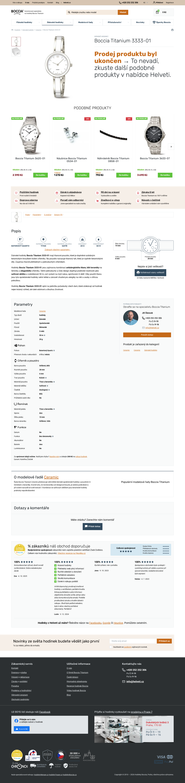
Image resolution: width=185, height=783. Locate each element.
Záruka (14, 681)
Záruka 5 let (148, 192)
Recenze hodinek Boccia (77, 686)
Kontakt (50, 3)
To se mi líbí (23, 729)
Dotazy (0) (59, 214)
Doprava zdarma (29, 200)
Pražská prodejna (38, 3)
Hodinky (17, 30)
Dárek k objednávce (71, 192)
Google (106, 622)
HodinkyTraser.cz (55, 775)
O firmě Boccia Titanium (77, 672)
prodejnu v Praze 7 (141, 711)
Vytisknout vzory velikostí (152, 272)
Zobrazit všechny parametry (57, 250)
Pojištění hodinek (29, 192)
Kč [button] (144, 3)
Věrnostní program (19, 695)
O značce (48, 214)
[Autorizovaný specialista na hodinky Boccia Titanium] (17, 12)
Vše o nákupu (17, 3)
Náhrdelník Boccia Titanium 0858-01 (113, 160)
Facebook (44, 711)
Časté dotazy (72, 677)
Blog (57, 3)
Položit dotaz (147, 335)
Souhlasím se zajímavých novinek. (130, 647)
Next (171, 147)
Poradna (15, 686)
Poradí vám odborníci (72, 200)
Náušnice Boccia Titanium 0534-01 (72, 160)
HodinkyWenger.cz (41, 775)
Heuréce (118, 622)
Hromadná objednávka (77, 681)
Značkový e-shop (110, 200)
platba (24, 672)
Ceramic (38, 30)
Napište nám (54, 457)
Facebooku (95, 622)
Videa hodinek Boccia (76, 690)
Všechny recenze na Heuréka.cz (72, 553)
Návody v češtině (151, 200)
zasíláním (127, 647)
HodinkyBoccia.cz (70, 775)
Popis (28, 214)
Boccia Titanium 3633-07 (155, 158)
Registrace (170, 3)
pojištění (23, 681)
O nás (69, 668)
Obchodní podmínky (20, 699)
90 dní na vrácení (110, 192)
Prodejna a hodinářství (21, 690)
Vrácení (14, 677)
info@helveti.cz (152, 328)
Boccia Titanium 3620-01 (30, 158)
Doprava (15, 672)
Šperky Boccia (163, 22)
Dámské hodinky (28, 30)
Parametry (37, 214)
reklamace (24, 677)
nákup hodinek (81, 457)
